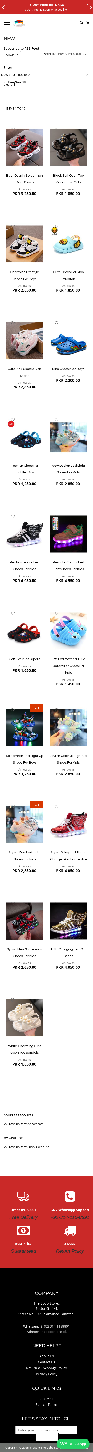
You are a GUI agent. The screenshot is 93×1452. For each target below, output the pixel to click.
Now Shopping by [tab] (14, 75)
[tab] (46, 82)
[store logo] (19, 23)
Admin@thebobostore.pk (47, 1331)
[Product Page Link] (24, 147)
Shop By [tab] (12, 55)
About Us (46, 1356)
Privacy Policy (46, 1374)
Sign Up (47, 1437)
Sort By (50, 54)
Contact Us (46, 1362)
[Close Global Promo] (87, 4)
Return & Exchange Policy (46, 1368)
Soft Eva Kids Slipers (24, 659)
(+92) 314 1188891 (55, 1326)
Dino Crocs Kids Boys (68, 369)
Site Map (47, 1398)
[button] (13, 129)
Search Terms (46, 1404)
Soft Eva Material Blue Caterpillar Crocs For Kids (68, 665)
